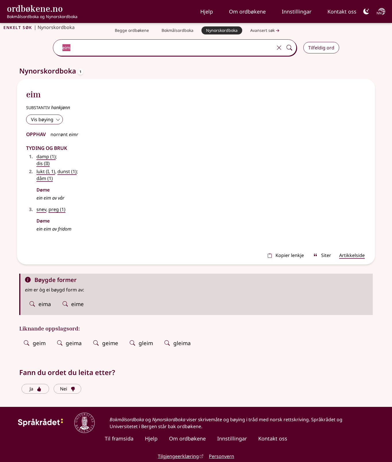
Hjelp (206, 11)
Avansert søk (262, 30)
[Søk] (289, 47)
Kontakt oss (341, 11)
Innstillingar (296, 11)
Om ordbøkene (247, 11)
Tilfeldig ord (321, 48)
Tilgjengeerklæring (178, 456)
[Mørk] (366, 11)
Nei (63, 389)
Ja (31, 389)
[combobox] (163, 48)
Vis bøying (42, 119)
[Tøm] (279, 47)
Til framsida (119, 438)
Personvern (221, 456)
